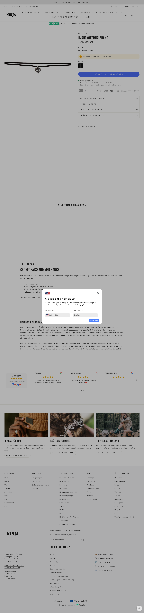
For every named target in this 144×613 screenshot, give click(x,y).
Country (49, 311)
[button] (98, 293)
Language (78, 311)
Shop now (94, 320)
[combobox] (53, 315)
